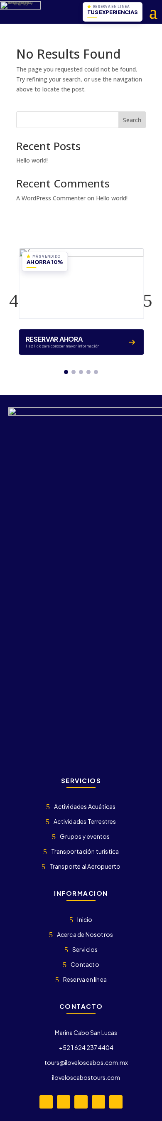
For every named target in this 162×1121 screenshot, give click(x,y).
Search (132, 120)
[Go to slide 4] (88, 372)
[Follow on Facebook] (46, 1102)
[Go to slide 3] (81, 372)
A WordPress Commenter (51, 198)
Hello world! (32, 160)
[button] (14, 300)
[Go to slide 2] (73, 372)
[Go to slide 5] (96, 372)
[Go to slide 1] (66, 372)
